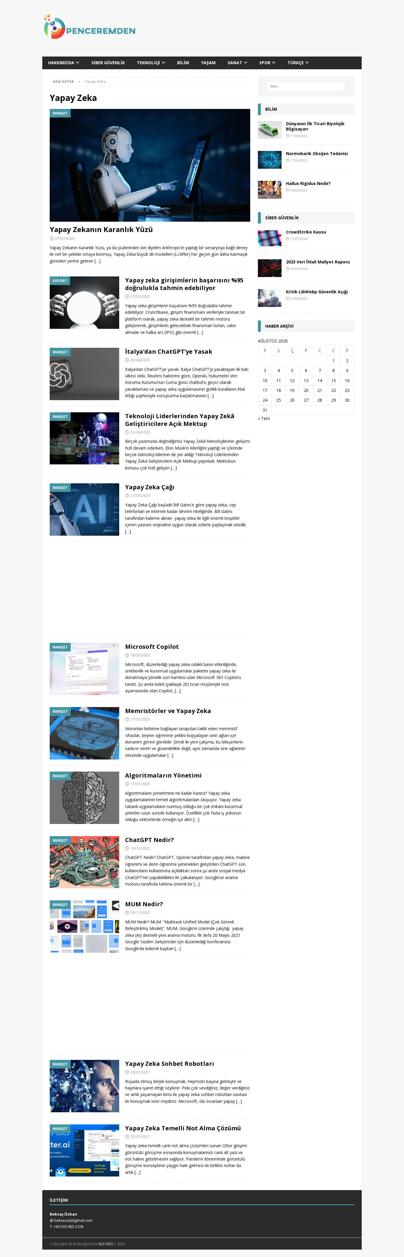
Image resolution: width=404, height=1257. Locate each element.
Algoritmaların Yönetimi (163, 775)
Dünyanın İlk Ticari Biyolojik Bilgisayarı (315, 126)
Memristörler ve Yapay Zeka (168, 711)
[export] (84, 302)
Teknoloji (148, 62)
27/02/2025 (140, 296)
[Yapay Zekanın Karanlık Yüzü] (150, 165)
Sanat (235, 62)
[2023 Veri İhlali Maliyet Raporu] (270, 268)
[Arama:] (306, 86)
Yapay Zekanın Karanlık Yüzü (101, 229)
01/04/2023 (140, 432)
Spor (264, 62)
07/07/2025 (65, 238)
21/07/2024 (299, 238)
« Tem (264, 418)
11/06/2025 (299, 135)
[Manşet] (84, 374)
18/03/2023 (140, 655)
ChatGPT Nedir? (149, 840)
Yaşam (208, 62)
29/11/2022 (140, 912)
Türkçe (295, 62)
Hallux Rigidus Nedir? (308, 183)
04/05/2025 (299, 190)
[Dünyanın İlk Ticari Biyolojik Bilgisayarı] (270, 130)
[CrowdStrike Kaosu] (270, 238)
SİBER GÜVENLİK (282, 218)
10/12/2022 (140, 848)
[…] (98, 261)
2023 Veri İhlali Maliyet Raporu (318, 262)
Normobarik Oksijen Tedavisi (317, 153)
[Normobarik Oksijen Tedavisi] (270, 160)
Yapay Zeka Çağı (149, 487)
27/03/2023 (140, 495)
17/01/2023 (140, 719)
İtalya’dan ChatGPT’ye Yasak (168, 351)
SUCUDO (105, 1243)
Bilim (183, 62)
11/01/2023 (140, 783)
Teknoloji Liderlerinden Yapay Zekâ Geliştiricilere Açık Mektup (180, 420)
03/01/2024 (299, 268)
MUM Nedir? (144, 904)
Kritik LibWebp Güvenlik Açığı (317, 291)
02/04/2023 (140, 360)
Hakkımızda (61, 62)
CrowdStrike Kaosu (306, 232)
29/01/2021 (140, 1072)
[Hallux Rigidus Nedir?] (270, 190)
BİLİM (271, 109)
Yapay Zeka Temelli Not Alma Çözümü (183, 1128)
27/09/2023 (299, 298)
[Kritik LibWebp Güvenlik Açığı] (270, 298)
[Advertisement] (259, 31)
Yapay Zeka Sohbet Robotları (169, 1064)
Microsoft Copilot (152, 647)
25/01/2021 (140, 1136)
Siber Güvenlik (108, 62)
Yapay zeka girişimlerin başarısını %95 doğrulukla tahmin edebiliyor (184, 284)
